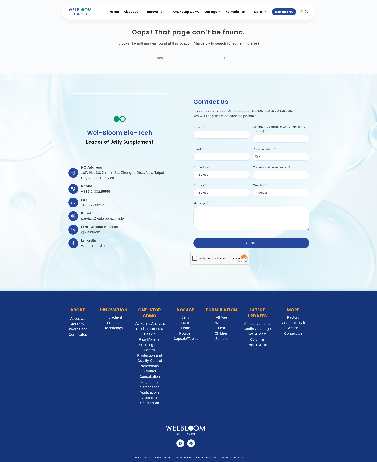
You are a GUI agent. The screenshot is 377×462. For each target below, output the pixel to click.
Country (198, 185)
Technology (113, 328)
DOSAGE (186, 310)
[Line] (191, 443)
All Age (221, 317)
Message (199, 203)
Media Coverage (257, 329)
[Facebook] (180, 443)
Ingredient (113, 317)
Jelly (185, 317)
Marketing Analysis (149, 323)
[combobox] (184, 58)
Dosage (211, 12)
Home (114, 12)
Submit (251, 243)
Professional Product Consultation (149, 371)
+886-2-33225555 (95, 191)
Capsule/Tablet (185, 339)
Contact (281, 12)
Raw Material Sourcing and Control (149, 344)
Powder (185, 333)
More (258, 12)
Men (221, 328)
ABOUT (77, 310)
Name (197, 127)
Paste (185, 323)
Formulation (235, 12)
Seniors (221, 339)
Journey (77, 324)
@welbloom (90, 232)
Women (221, 323)
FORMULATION (221, 310)
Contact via (201, 167)
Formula (114, 323)
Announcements (257, 323)
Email (197, 149)
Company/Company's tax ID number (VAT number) (281, 129)
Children (221, 333)
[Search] (301, 11)
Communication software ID (271, 167)
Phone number (263, 149)
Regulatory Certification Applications (149, 387)
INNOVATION (113, 310)
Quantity (258, 185)
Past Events (257, 345)
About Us (131, 12)
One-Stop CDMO (186, 12)
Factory (293, 317)
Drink (185, 328)
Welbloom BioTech (96, 246)
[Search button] (224, 58)
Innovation (156, 12)
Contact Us (293, 333)
